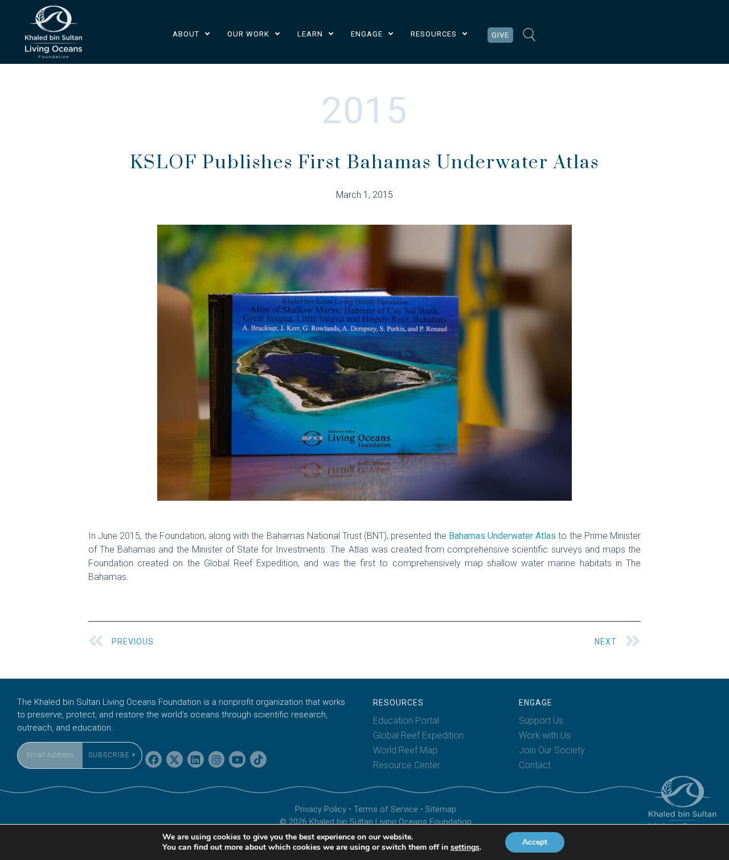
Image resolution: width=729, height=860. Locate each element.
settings (465, 847)
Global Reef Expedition (418, 735)
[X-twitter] (174, 759)
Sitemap (440, 809)
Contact (535, 765)
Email (28, 734)
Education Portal (406, 720)
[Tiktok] (258, 759)
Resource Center (406, 765)
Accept (534, 842)
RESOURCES (434, 34)
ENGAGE (367, 34)
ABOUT (186, 34)
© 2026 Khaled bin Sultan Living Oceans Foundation (376, 822)
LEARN (310, 34)
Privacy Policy (320, 809)
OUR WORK (248, 34)
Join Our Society (552, 750)
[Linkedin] (195, 759)
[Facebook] (153, 759)
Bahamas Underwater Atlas (502, 535)
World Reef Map (405, 750)
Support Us (541, 720)
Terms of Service (386, 809)
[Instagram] (216, 759)
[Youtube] (237, 759)
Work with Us (545, 735)
